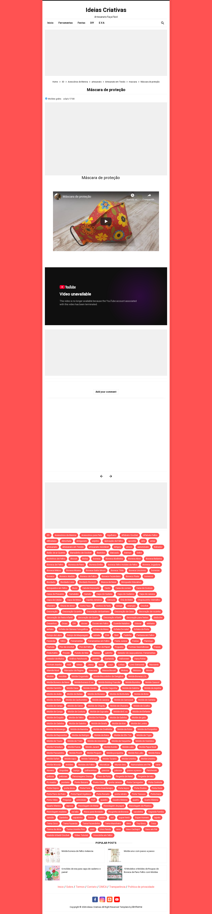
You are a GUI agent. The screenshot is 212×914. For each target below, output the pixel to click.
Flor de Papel (103, 647)
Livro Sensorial (137, 664)
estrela (96, 635)
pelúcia (50, 776)
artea (152, 541)
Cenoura (111, 600)
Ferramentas (77, 641)
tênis (128, 823)
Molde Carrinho (54, 688)
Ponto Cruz (98, 782)
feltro (63, 641)
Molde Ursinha (129, 758)
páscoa (118, 770)
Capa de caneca (147, 594)
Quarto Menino (54, 806)
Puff (93, 800)
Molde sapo (70, 758)
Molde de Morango (56, 729)
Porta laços (123, 788)
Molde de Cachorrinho (76, 700)
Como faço (85, 606)
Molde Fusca (74, 747)
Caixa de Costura (144, 588)
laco (101, 664)
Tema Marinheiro (113, 823)
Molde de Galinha (130, 688)
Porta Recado (103, 794)
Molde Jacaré (92, 747)
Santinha (63, 817)
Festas (135, 641)
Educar (138, 623)
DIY (74, 623)
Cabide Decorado (90, 588)
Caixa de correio (123, 588)
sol (112, 817)
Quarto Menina (151, 800)
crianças (131, 606)
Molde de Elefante (141, 711)
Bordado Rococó (87, 582)
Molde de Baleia (74, 694)
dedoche (158, 617)
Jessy (90, 664)
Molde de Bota (141, 694)
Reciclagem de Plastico (140, 806)
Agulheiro (111, 535)
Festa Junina (121, 641)
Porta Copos (53, 788)
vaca (118, 829)
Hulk (69, 664)
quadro (104, 800)
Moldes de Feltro (86, 764)
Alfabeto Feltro (150, 535)
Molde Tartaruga (89, 758)
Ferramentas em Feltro (98, 641)
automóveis (143, 547)
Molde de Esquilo (55, 717)
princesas (81, 800)
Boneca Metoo (54, 570)
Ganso (97, 653)
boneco (50, 576)
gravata (95, 658)
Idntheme (137, 907)
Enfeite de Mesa (100, 629)
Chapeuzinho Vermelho (149, 600)
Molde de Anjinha (152, 688)
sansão (50, 817)
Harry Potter (140, 658)
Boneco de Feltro (88, 576)
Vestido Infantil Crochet (58, 835)
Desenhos (52, 623)
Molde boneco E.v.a (84, 682)
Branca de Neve (108, 582)
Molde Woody (53, 764)
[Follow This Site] (109, 899)
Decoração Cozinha (72, 611)
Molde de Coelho (141, 706)
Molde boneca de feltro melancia (77, 851)
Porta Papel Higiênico (81, 794)
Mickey (124, 670)
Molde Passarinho (55, 753)
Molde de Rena (101, 735)
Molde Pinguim (94, 753)
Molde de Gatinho (77, 723)
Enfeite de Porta (141, 629)
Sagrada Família (156, 812)
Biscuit (74, 558)
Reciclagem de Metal (88, 806)
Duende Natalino (122, 623)
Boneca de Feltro (55, 564)
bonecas (155, 570)
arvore (129, 547)
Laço (110, 664)
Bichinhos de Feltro (56, 558)
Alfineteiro (51, 541)
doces (84, 623)
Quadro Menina (120, 800)
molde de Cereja (54, 706)
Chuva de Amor (67, 606)
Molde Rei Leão (135, 753)
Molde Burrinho (133, 682)
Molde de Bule (54, 700)
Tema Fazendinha (91, 823)
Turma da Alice (54, 829)
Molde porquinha (115, 753)
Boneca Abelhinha (114, 558)
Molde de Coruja (55, 711)
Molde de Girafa (99, 723)
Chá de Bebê (126, 600)
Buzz (74, 588)
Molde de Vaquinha (121, 741)
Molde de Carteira (146, 700)
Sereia (91, 817)
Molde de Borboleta (119, 694)
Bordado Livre (67, 582)
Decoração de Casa (124, 611)
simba (102, 817)
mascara (93, 670)
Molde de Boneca (96, 694)
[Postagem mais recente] (101, 476)
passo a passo (134, 770)
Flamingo (148, 641)
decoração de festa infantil (60, 617)
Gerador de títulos (55, 658)
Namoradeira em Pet (140, 764)
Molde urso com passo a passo (139, 851)
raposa (69, 806)
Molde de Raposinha (57, 735)
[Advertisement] (106, 53)
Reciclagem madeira (56, 812)
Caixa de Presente (55, 594)
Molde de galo (139, 717)
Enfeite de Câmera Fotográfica (73, 629)
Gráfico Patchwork (78, 658)
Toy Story (141, 823)
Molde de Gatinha (55, 723)
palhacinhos (91, 770)
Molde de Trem (75, 741)
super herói (124, 817)
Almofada (66, 541)
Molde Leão (128, 747)
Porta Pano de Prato (56, 794)
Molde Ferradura (55, 747)
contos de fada (103, 606)
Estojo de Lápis (54, 635)
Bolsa (85, 558)
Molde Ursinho (148, 758)
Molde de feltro (76, 717)
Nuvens (50, 770)
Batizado (114, 552)
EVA (107, 635)
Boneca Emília (96, 564)
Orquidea (63, 770)
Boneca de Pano (76, 564)
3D (48, 535)
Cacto (107, 588)
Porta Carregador (135, 782)
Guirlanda (109, 658)
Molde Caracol (152, 682)
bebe (139, 552)
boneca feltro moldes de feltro (122, 564)
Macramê (153, 664)
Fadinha (127, 635)
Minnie (149, 670)
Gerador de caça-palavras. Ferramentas (136, 653)
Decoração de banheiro (98, 611)
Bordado (51, 582)
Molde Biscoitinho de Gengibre (108, 676)
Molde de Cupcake (99, 711)
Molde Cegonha (109, 688)
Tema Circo (52, 823)
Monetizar (104, 764)
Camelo (87, 594)
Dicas (64, 623)
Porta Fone (85, 788)
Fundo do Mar (81, 653)
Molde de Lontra (139, 723)
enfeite (50, 629)
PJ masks (51, 782)
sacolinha (138, 812)
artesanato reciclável (99, 547)
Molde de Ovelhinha (102, 729)
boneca (96, 558)
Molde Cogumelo (80, 676)
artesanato (52, 547)
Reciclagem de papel (114, 806)
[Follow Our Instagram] (102, 899)
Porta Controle (155, 782)
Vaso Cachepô (133, 829)
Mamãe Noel (53, 670)
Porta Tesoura (138, 794)
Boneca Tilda (117, 570)
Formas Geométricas (139, 647)
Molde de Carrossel (123, 700)
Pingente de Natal (124, 776)
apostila (132, 541)
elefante (151, 623)
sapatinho (78, 817)
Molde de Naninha (79, 729)
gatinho (108, 653)
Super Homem (142, 817)
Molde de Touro (54, 741)
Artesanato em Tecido (73, 547)
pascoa (105, 770)
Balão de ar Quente (56, 552)
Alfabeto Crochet (130, 535)
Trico (153, 823)
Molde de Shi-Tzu (122, 735)
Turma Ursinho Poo (75, 829)
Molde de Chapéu (96, 706)
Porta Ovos (157, 788)
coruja (119, 606)
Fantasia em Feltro (145, 635)
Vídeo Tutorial (81, 835)
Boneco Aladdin (67, 576)
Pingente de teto (146, 776)
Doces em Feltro (100, 623)
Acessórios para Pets (91, 535)
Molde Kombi (110, 747)
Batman (128, 552)
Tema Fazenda (70, 823)
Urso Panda (105, 829)
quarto (136, 800)
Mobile (50, 676)
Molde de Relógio (80, 735)
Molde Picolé (75, 753)
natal (158, 764)
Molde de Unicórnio (97, 741)
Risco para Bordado (93, 812)
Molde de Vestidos (145, 741)
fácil (116, 635)
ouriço (76, 770)
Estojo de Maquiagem (77, 635)
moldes (69, 764)
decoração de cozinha (149, 611)
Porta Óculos (140, 788)
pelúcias (63, 776)
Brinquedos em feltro (57, 588)
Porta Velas (52, 800)
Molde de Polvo (124, 729)
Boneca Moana (73, 570)
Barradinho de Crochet (81, 552)
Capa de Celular (54, 600)
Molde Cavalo (90, 688)
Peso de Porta (104, 776)
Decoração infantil (112, 617)
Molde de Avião (54, 694)
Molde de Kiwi (119, 723)
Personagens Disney (82, 776)
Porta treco (156, 794)
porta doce (69, 788)
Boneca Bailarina (154, 558)
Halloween (124, 658)
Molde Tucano (110, 758)
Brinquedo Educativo (131, 582)
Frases (157, 647)
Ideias (79, 664)
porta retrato (121, 794)
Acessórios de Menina (65, 535)
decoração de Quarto (88, 617)
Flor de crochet (67, 647)
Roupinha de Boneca (118, 812)
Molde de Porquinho (147, 729)
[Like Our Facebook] (95, 899)
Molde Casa (72, 688)
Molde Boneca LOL (138, 676)
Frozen (66, 653)
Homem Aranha (54, 664)
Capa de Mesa (74, 600)
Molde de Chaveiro (119, 706)
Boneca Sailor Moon (96, 570)
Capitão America (94, 600)
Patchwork (152, 770)
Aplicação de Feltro (113, 541)
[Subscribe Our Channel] (117, 899)
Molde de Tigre (144, 735)
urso (92, 829)
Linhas (121, 664)
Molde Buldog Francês (109, 682)
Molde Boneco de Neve (58, 682)
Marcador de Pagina (73, 670)
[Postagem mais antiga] (110, 476)
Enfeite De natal (121, 629)
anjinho (95, 541)
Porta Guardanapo (104, 788)
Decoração (52, 611)
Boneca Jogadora (151, 564)
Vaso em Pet (151, 829)
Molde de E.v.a (120, 711)
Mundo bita (120, 764)
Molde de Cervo (75, 706)
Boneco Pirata (132, 576)
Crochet (144, 606)
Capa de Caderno (126, 594)
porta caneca (115, 782)
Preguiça (67, 800)
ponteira (65, 782)
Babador (158, 547)
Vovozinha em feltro (102, 835)
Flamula (50, 647)
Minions (137, 670)
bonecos (148, 576)
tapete (157, 817)
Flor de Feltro (85, 647)
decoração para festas (137, 617)
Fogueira (119, 647)
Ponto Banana (81, 782)
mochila (62, 676)
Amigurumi (82, 541)
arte (143, 541)
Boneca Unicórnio (137, 570)
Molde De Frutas (97, 717)
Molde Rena (154, 753)
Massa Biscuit (109, 670)
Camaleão (74, 594)
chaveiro (51, 606)
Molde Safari (53, 758)
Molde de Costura (76, 711)
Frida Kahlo (52, 653)
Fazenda (51, 641)
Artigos (117, 547)
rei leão (75, 812)
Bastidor (101, 552)
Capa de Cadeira (104, 594)
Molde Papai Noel (147, 747)
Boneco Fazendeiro (111, 576)
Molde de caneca (100, 700)
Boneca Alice (134, 558)
